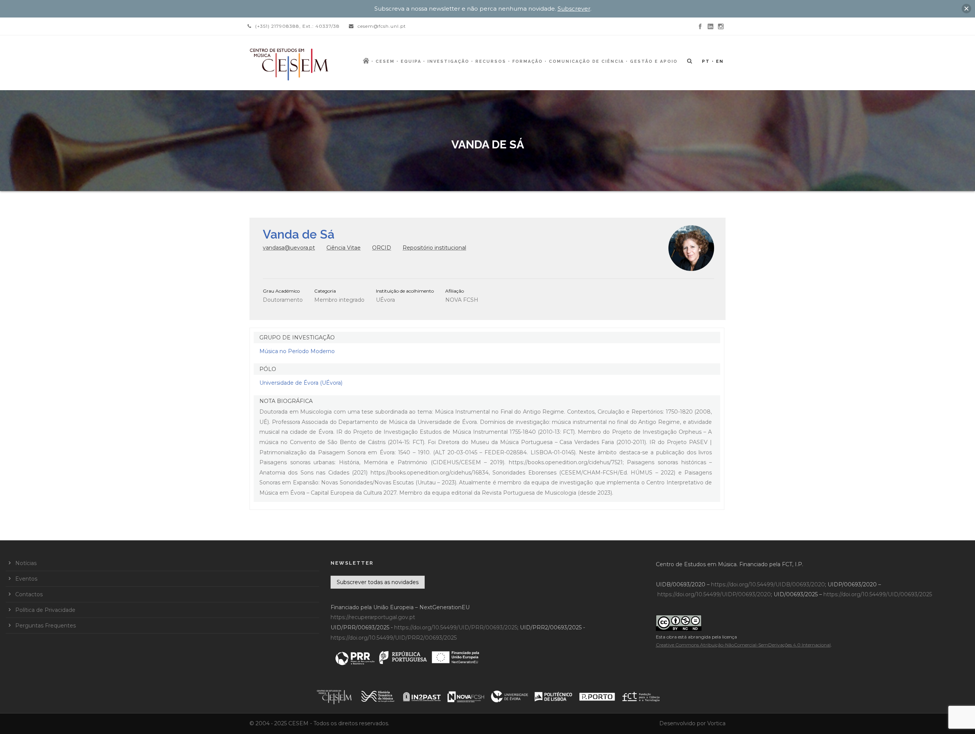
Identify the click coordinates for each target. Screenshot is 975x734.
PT (706, 61)
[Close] (966, 8)
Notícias (26, 563)
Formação (527, 61)
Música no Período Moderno (297, 351)
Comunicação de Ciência (586, 61)
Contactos (29, 594)
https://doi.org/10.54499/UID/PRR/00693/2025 (455, 627)
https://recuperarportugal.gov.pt (373, 617)
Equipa (411, 61)
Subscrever (574, 8)
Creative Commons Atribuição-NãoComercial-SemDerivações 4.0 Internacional (743, 645)
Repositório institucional (434, 247)
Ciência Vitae (343, 247)
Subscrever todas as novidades (378, 582)
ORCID (381, 247)
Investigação (448, 61)
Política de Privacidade (45, 610)
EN (720, 61)
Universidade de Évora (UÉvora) (300, 382)
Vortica (716, 723)
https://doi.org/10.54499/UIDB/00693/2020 (768, 584)
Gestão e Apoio (654, 61)
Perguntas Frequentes (45, 625)
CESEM (385, 61)
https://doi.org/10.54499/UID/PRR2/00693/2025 (394, 637)
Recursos (490, 61)
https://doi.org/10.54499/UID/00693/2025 (877, 594)
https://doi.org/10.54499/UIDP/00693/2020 (714, 594)
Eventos (26, 578)
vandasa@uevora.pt (289, 247)
